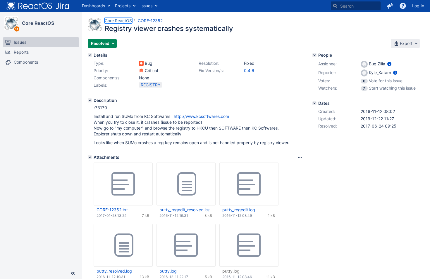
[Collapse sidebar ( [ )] (73, 273)
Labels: (100, 85)
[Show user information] (389, 63)
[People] (314, 55)
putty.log (168, 270)
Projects (122, 5)
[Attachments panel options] (300, 157)
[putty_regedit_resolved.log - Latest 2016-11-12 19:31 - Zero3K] (186, 184)
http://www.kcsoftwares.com (201, 116)
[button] (389, 6)
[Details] (90, 55)
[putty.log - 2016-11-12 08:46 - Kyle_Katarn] (249, 245)
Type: (99, 63)
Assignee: (327, 63)
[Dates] (314, 103)
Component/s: (107, 77)
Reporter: (327, 72)
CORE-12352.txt (112, 209)
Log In (418, 5)
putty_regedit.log (238, 209)
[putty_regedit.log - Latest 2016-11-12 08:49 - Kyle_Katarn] (249, 184)
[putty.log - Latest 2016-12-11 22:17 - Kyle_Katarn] (186, 245)
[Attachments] (90, 157)
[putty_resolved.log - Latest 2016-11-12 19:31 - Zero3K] (123, 245)
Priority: (101, 70)
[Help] (402, 6)
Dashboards (93, 5)
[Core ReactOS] (11, 23)
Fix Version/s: (211, 70)
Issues (146, 5)
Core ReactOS (38, 23)
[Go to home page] (38, 6)
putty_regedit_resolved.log (185, 209)
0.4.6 (249, 70)
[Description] (90, 100)
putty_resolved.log (114, 270)
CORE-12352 (150, 20)
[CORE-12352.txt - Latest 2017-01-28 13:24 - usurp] (123, 184)
